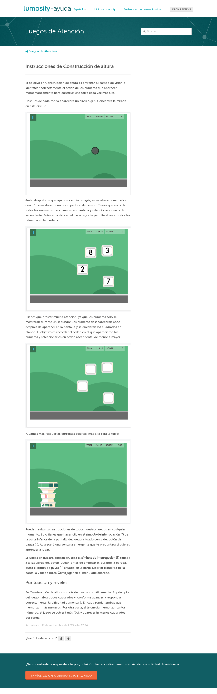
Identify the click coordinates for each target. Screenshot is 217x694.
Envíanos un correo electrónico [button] (61, 675)
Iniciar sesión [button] (181, 9)
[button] (61, 638)
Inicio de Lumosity (104, 9)
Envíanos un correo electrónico (142, 9)
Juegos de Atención (43, 51)
